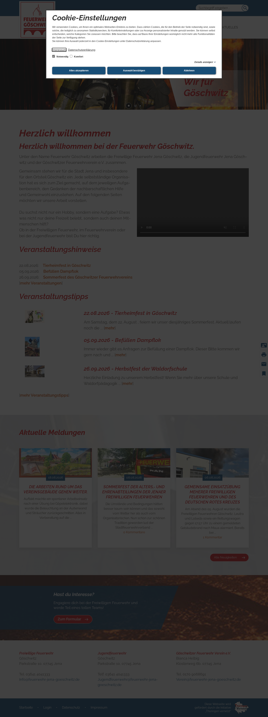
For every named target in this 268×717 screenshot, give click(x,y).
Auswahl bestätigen (134, 70)
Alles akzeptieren (78, 70)
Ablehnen (189, 70)
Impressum (59, 49)
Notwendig (62, 56)
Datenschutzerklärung (81, 49)
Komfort (78, 56)
